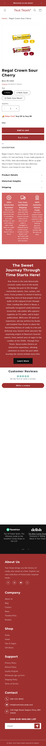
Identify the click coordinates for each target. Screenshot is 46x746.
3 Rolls (7, 93)
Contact (8, 607)
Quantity (5, 104)
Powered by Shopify (32, 743)
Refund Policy (10, 667)
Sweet (7, 639)
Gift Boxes (9, 648)
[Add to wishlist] (3, 143)
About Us (9, 599)
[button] (5, 10)
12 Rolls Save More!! (13, 98)
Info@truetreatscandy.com (21, 705)
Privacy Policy (10, 663)
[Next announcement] (41, 3)
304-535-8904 (16, 699)
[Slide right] (28, 549)
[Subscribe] (37, 725)
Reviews (8, 620)
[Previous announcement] (4, 3)
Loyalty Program (11, 671)
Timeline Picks (10, 616)
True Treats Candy (19, 743)
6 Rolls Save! (22, 93)
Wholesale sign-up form (15, 675)
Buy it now (23, 137)
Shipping (4, 84)
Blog (6, 603)
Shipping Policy (11, 679)
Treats (7, 635)
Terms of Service (12, 684)
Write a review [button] (23, 385)
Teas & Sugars (10, 643)
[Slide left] (17, 549)
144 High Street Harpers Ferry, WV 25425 (25, 711)
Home (4, 18)
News (7, 611)
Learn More (23, 361)
